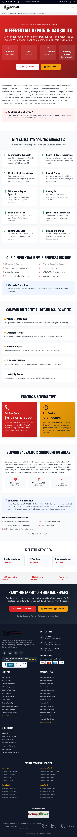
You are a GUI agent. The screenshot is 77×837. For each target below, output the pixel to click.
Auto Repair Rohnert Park (9, 771)
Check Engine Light (8, 687)
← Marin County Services (36, 578)
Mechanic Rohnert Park (48, 677)
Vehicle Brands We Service (11, 752)
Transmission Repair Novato (48, 777)
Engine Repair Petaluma (47, 791)
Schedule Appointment (54, 608)
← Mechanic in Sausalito (62, 578)
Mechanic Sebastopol (47, 690)
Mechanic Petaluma (46, 684)
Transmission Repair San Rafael (49, 780)
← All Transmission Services (9, 578)
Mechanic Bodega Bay (47, 712)
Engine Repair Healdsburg (47, 794)
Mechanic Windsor (46, 693)
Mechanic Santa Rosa (47, 680)
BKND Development (45, 833)
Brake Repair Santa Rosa (9, 788)
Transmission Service (9, 684)
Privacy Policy (44, 826)
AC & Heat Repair (8, 696)
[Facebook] (4, 653)
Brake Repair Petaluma (9, 791)
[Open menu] (73, 7)
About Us (5, 733)
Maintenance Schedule (10, 706)
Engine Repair (7, 693)
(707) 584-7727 (29, 67)
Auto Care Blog (7, 749)
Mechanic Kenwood (46, 703)
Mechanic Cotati (45, 687)
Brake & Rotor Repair (9, 690)
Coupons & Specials (9, 736)
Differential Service (8, 709)
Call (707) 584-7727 (24, 608)
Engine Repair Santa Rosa (47, 788)
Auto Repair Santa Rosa (9, 774)
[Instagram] (10, 653)
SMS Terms (63, 826)
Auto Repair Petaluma (8, 777)
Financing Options (8, 739)
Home (4, 13)
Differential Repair (30, 13)
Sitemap (72, 826)
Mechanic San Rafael (47, 719)
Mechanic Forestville (47, 709)
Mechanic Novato (46, 716)
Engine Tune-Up (7, 703)
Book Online (52, 67)
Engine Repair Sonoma (46, 797)
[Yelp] (21, 653)
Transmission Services (15, 13)
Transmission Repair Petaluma (49, 774)
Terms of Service (54, 826)
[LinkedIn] (16, 653)
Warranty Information (9, 743)
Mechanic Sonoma (46, 700)
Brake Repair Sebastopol (9, 797)
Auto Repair (6, 677)
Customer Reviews (8, 746)
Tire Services (6, 700)
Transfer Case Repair (9, 712)
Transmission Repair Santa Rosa (49, 771)
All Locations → (45, 722)
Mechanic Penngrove (47, 706)
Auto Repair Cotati (7, 780)
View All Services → (9, 716)
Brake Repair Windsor (8, 794)
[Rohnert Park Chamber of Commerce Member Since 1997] (38, 814)
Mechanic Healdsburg (47, 696)
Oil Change (6, 680)
